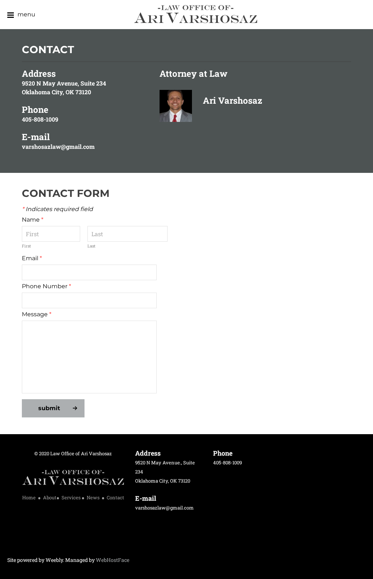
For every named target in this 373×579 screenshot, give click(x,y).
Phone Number (46, 286)
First (26, 246)
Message (36, 314)
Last (91, 246)
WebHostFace (112, 559)
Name (32, 219)
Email (32, 258)
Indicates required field (57, 209)
